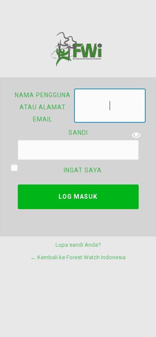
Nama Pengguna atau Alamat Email (43, 107)
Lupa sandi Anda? (78, 245)
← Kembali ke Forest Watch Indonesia (78, 257)
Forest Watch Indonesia (78, 49)
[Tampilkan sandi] (136, 135)
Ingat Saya (83, 170)
